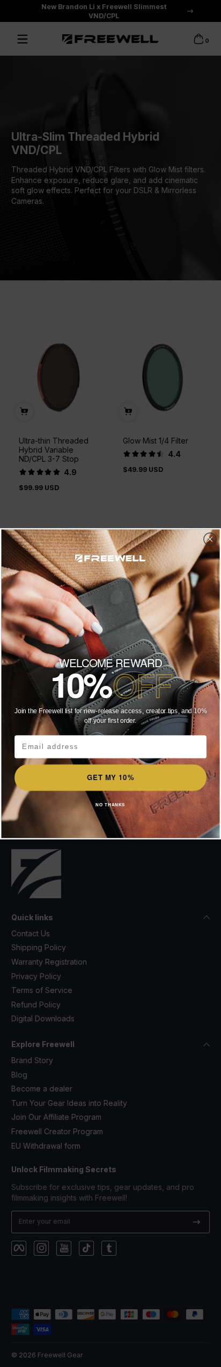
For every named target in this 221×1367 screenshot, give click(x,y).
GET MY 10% (110, 777)
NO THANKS (110, 804)
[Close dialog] (210, 539)
